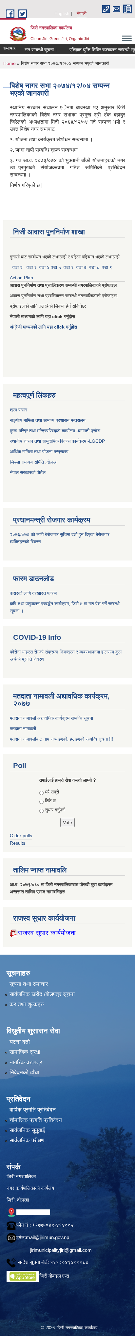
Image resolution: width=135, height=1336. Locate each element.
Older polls (21, 835)
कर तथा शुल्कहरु (27, 1004)
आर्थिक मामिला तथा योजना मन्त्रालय (39, 451)
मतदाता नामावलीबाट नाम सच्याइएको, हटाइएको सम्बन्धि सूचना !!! (61, 739)
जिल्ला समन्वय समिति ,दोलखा (34, 462)
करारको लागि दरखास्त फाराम (33, 593)
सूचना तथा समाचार (29, 984)
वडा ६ (69, 267)
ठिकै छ (50, 800)
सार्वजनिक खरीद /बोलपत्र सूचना (42, 994)
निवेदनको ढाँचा (24, 1072)
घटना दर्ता (20, 1042)
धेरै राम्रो (52, 791)
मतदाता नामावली (23, 728)
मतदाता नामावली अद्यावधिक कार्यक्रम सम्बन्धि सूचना (51, 718)
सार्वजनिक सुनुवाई (27, 1130)
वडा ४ (45, 267)
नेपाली (82, 13)
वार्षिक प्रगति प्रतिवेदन (33, 1110)
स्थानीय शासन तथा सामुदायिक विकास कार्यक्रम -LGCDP (57, 441)
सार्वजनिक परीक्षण (27, 1140)
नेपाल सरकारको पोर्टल (28, 472)
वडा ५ (56, 267)
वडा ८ (94, 267)
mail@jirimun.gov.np (47, 1237)
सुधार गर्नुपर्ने (55, 809)
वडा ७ (81, 267)
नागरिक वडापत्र (26, 1062)
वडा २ (17, 267)
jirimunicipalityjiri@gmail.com (61, 1250)
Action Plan (22, 277)
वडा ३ (32, 267)
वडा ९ (107, 267)
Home (9, 63)
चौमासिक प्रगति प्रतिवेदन (36, 1120)
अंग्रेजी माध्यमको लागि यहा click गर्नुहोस (44, 327)
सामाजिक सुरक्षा (25, 1052)
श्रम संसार (19, 409)
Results (17, 843)
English (61, 13)
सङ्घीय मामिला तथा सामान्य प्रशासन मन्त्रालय (48, 420)
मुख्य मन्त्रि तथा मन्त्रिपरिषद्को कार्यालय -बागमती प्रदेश (56, 430)
